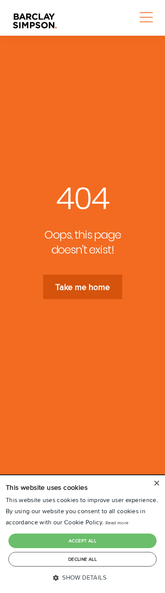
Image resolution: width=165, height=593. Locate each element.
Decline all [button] (82, 559)
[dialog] (82, 534)
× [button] (156, 483)
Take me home (82, 287)
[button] (82, 578)
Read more (117, 522)
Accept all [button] (82, 540)
